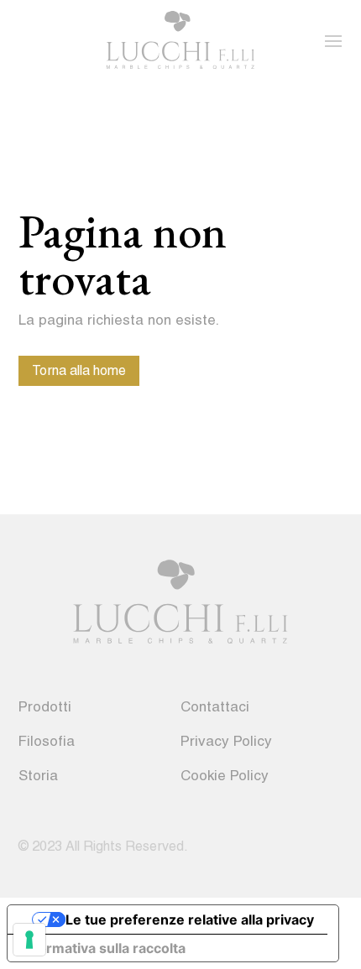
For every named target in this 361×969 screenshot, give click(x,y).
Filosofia (46, 740)
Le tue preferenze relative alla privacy (189, 919)
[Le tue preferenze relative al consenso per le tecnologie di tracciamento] (29, 940)
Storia (38, 775)
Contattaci (214, 706)
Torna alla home (79, 370)
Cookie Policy (224, 775)
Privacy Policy (226, 740)
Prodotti (44, 706)
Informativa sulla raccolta (103, 948)
